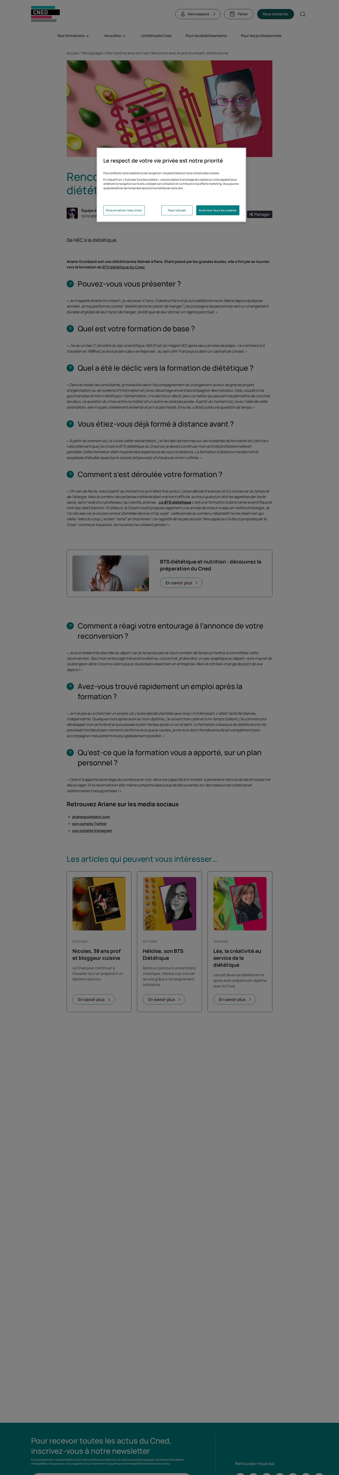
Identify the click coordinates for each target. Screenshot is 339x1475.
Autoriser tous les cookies (218, 210)
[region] (171, 185)
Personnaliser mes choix (124, 210)
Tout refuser (177, 210)
